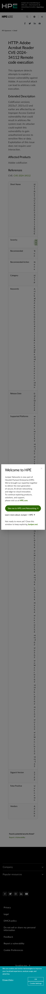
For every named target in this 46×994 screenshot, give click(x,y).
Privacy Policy (7, 980)
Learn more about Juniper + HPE (19, 515)
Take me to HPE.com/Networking (22, 508)
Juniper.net (33, 524)
